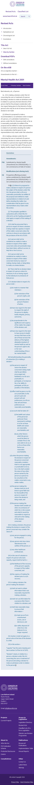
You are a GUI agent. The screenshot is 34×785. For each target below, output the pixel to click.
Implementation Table (26, 748)
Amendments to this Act (9, 74)
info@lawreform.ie (11, 708)
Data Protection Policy (26, 782)
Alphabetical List (8, 32)
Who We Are (5, 743)
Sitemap (21, 768)
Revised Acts (23, 725)
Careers (3, 754)
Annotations (7, 39)
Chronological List (9, 35)
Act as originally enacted (9, 71)
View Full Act (7, 48)
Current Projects (6, 720)
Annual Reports (24, 751)
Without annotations (10, 63)
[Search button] (29, 16)
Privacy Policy (15, 782)
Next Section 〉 (27, 85)
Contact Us (22, 762)
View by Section (8, 52)
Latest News (23, 765)
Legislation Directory (25, 722)
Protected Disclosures (8, 751)
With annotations (8, 60)
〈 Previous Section (15, 85)
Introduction (7, 28)
